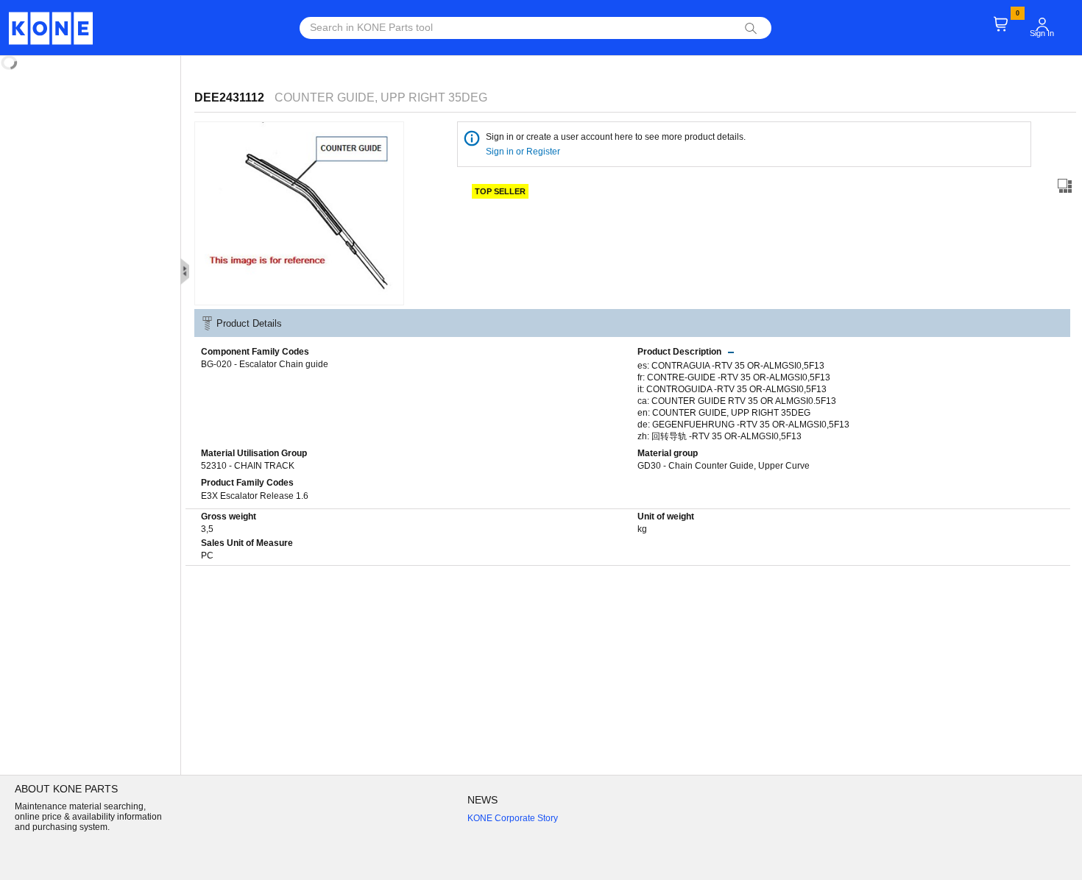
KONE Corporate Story (512, 818)
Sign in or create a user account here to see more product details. (616, 137)
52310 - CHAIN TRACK (247, 466)
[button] (1042, 24)
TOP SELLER (500, 191)
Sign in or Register (524, 151)
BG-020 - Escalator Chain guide (264, 364)
